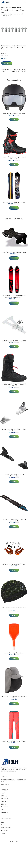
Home (2, 12)
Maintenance (4, 798)
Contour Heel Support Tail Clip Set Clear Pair (14, 340)
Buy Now (6, 63)
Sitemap (3, 833)
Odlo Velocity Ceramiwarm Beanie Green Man (14, 608)
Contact (3, 825)
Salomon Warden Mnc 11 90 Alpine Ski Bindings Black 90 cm (14, 475)
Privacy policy (4, 830)
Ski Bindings (14, 45)
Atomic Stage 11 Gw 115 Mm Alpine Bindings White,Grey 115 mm (14, 430)
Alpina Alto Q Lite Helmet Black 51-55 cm (14, 113)
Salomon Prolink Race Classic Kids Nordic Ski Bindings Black (14, 520)
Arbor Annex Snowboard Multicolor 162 (14, 202)
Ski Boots (3, 804)
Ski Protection (4, 807)
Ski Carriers (4, 796)
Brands (3, 793)
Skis (9, 45)
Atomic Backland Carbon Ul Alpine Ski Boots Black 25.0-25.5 (14, 157)
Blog (2, 822)
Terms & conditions (6, 827)
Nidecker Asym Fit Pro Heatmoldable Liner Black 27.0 (14, 384)
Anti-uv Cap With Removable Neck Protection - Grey (14, 697)
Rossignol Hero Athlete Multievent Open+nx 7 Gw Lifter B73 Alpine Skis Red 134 (14, 296)
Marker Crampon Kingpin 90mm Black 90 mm (14, 252)
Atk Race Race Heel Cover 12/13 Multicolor (14, 564)
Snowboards (4, 812)
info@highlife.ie (5, 784)
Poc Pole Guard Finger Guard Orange (14, 653)
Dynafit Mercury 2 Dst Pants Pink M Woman (14, 741)
